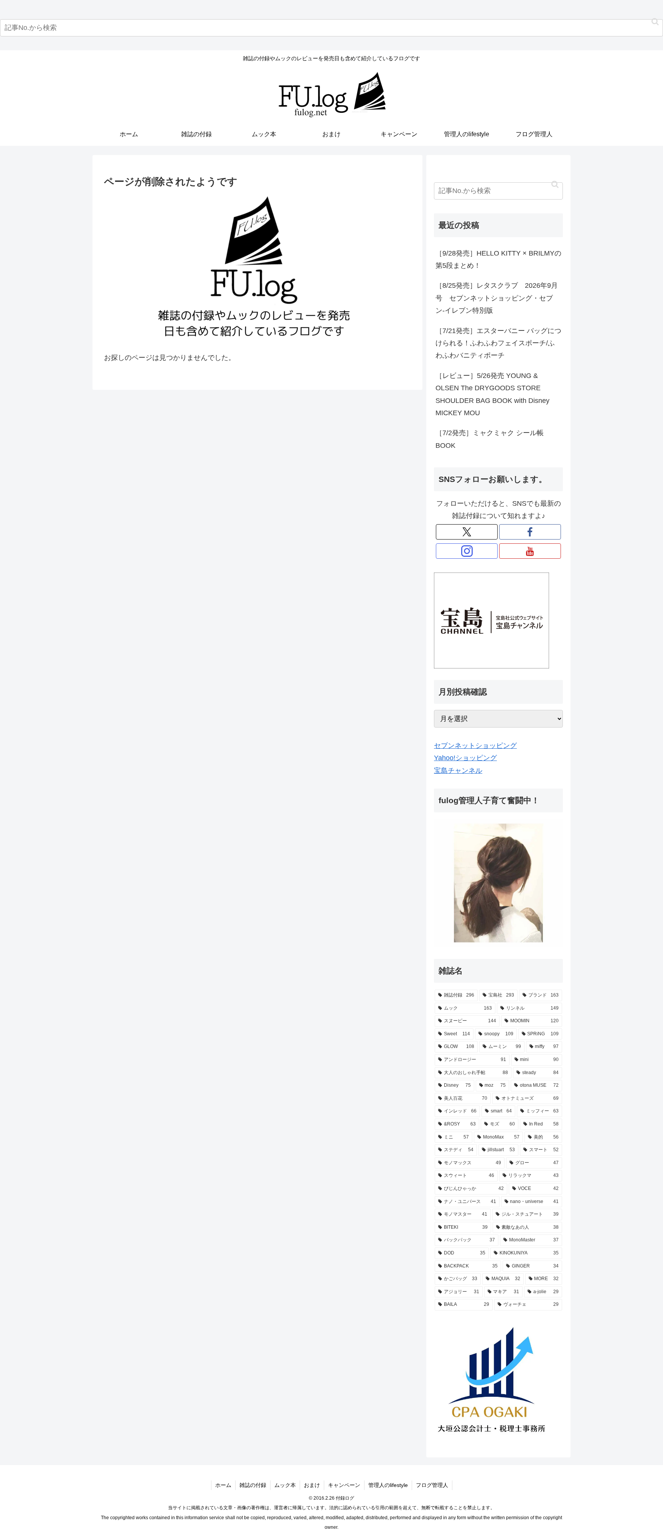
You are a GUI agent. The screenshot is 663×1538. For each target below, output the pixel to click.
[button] (655, 21)
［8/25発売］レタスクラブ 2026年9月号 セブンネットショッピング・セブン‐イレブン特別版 (496, 298)
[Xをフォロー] (467, 532)
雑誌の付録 (252, 1485)
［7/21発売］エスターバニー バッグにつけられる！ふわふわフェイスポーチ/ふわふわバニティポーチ (498, 343)
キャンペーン (344, 1485)
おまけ (312, 1485)
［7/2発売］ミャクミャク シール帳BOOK (489, 439)
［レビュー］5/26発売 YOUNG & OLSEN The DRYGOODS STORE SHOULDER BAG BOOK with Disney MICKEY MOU (492, 394)
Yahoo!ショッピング (465, 758)
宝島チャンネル (458, 770)
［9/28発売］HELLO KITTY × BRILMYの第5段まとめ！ (498, 259)
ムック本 (285, 1485)
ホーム (223, 1485)
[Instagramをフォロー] (467, 551)
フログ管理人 (432, 1485)
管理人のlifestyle (388, 1485)
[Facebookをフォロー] (530, 532)
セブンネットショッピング (475, 745)
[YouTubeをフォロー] (530, 551)
